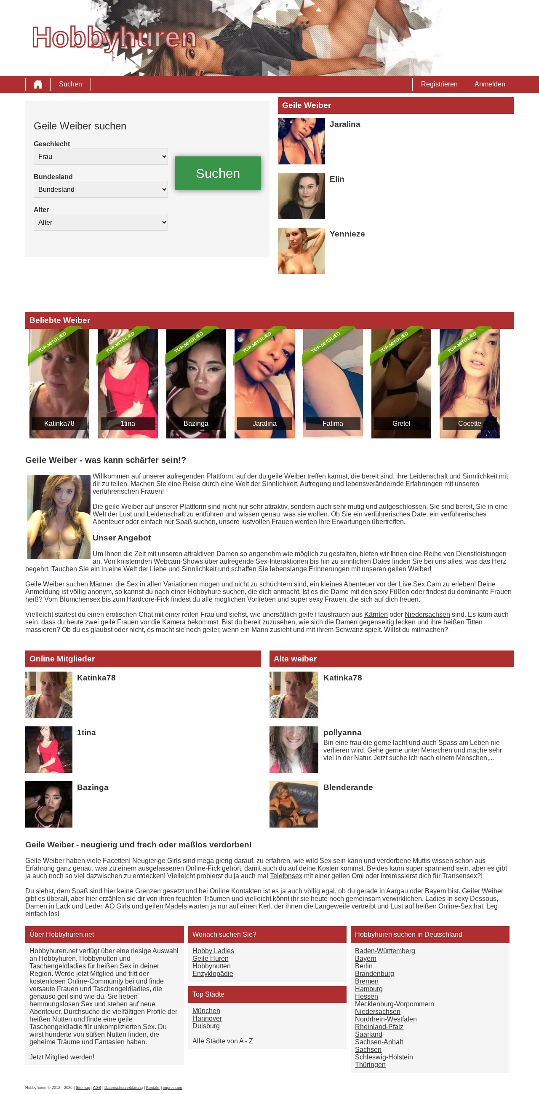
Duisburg (206, 1025)
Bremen (367, 981)
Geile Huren (210, 958)
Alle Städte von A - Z (222, 1041)
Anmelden (490, 84)
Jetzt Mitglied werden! (61, 1057)
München (206, 1010)
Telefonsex (286, 875)
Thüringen (370, 1064)
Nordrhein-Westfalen (386, 1019)
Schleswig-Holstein (384, 1057)
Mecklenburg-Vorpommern (394, 1004)
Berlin (364, 966)
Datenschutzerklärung (123, 1088)
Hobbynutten (211, 966)
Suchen (70, 84)
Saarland (368, 1034)
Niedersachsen (427, 614)
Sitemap (83, 1088)
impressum (172, 1088)
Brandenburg (374, 973)
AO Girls (117, 906)
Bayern (435, 891)
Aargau (397, 891)
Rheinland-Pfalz (379, 1026)
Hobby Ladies (213, 950)
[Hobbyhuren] (38, 84)
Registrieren (439, 84)
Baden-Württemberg (385, 950)
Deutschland (443, 934)
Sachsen (368, 1049)
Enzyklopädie (212, 973)
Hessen (366, 996)
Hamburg (369, 988)
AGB (97, 1088)
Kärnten (376, 614)
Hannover (207, 1018)
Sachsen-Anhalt (379, 1042)
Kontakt (153, 1088)
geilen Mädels (166, 906)
